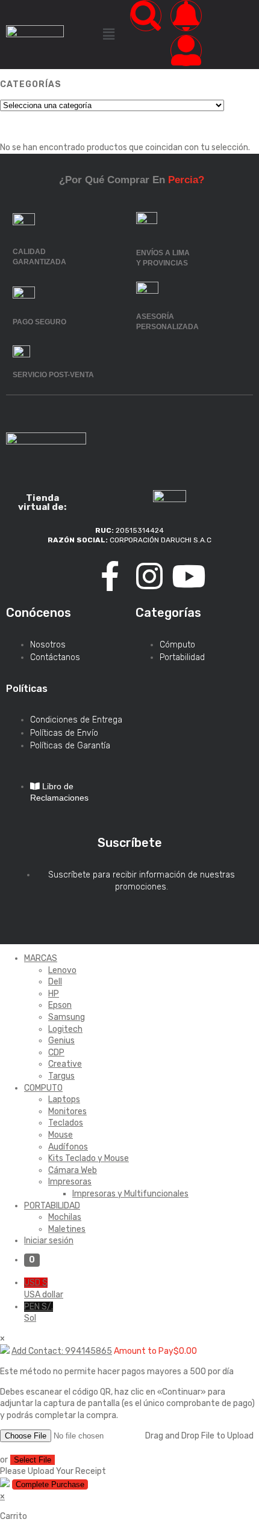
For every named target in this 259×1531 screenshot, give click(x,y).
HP (53, 994)
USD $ (43, 1289)
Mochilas (64, 1217)
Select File (32, 1459)
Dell (55, 982)
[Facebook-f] (110, 576)
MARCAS (40, 958)
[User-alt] (186, 50)
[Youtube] (188, 576)
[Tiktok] (71, 576)
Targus (61, 1076)
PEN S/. (38, 1313)
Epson (60, 1005)
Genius (61, 1040)
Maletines (67, 1229)
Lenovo (62, 970)
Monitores (67, 1111)
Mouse (60, 1135)
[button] (108, 34)
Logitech (65, 1029)
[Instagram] (149, 576)
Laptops (64, 1099)
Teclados (65, 1123)
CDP (56, 1052)
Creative (65, 1064)
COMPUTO (43, 1088)
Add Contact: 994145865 (61, 1351)
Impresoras (70, 1182)
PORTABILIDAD (52, 1206)
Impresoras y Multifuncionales (130, 1194)
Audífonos (68, 1147)
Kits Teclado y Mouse (88, 1158)
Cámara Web (72, 1170)
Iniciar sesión (48, 1240)
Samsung (66, 1017)
